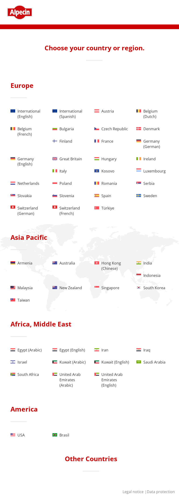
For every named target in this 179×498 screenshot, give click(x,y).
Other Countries (91, 458)
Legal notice (134, 491)
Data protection (161, 491)
